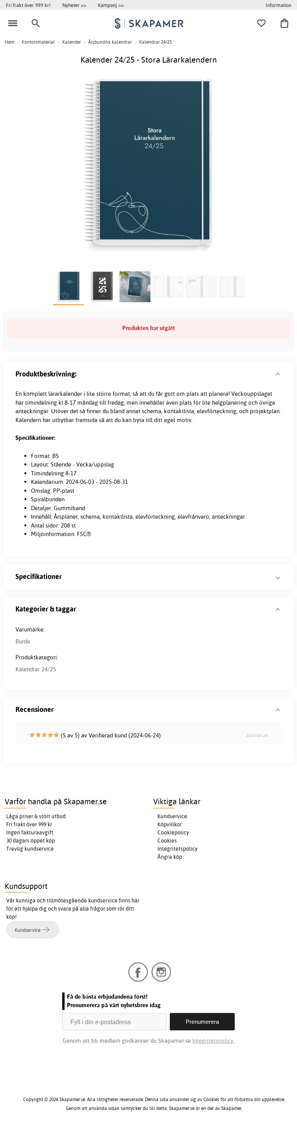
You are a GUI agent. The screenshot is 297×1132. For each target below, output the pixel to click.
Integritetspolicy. (213, 1040)
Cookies (167, 840)
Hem (9, 42)
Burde (22, 641)
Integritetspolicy (177, 848)
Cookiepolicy (173, 832)
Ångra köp (169, 856)
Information (278, 5)
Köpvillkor (169, 824)
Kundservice (172, 816)
